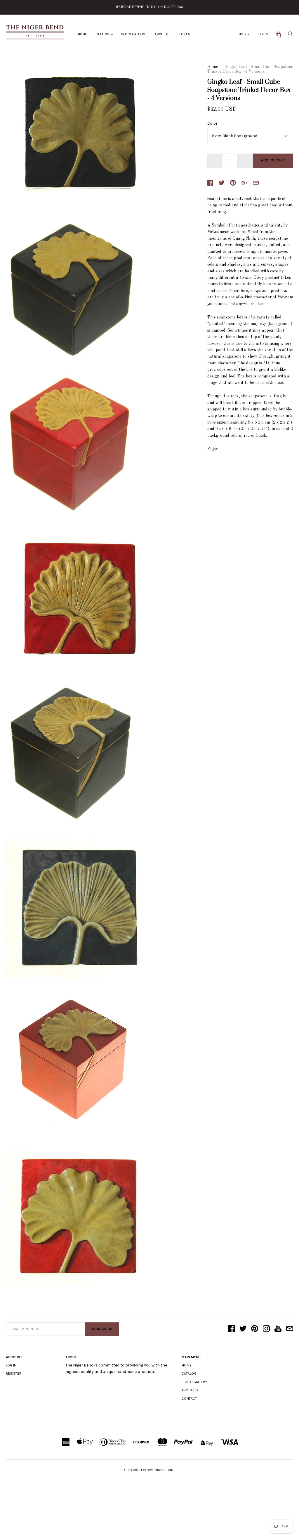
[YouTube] (277, 1329)
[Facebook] (231, 1329)
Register (13, 1373)
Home (82, 34)
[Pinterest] (254, 1329)
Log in (11, 1365)
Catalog (102, 34)
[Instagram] (266, 1329)
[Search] (290, 35)
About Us (163, 34)
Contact (186, 34)
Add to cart (273, 160)
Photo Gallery (133, 34)
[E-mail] (289, 1329)
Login (263, 34)
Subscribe (102, 1329)
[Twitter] (242, 1329)
